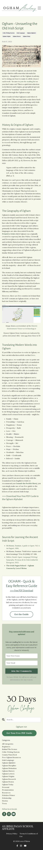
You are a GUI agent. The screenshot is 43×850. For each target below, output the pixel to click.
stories (5, 801)
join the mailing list (28, 81)
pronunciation (8, 790)
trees (4, 803)
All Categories (7, 744)
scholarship (6, 798)
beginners (6, 747)
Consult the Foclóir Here (26, 483)
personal (5, 787)
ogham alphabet (31, 33)
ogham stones (17, 36)
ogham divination (9, 768)
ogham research (9, 779)
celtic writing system (8, 33)
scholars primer (8, 795)
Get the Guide (21, 614)
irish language (21, 33)
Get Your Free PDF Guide (19, 733)
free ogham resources (11, 757)
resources (6, 793)
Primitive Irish (8, 234)
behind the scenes (9, 749)
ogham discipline (9, 765)
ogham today (26, 36)
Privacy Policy (11, 834)
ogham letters (8, 774)
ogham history (8, 771)
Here (33, 355)
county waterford (9, 755)
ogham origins (7, 36)
